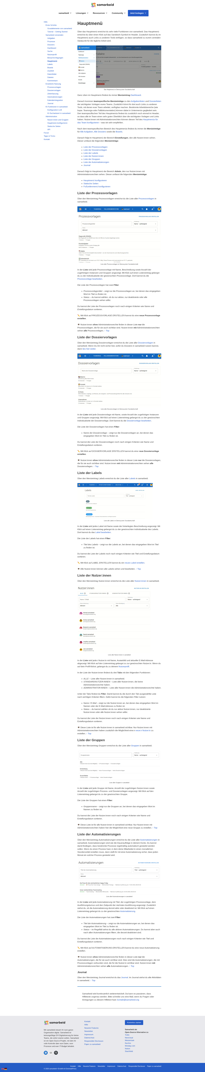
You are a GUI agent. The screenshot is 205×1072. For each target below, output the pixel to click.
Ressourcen (99, 13)
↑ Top (106, 331)
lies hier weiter (89, 349)
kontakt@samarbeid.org (128, 1000)
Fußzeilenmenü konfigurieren (96, 186)
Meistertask (129, 1040)
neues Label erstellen (134, 563)
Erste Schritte (51, 25)
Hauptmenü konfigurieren (95, 180)
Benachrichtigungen (55, 58)
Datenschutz (89, 1038)
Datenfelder (52, 74)
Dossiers (51, 45)
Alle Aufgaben (86, 132)
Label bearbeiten (103, 532)
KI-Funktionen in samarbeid (56, 107)
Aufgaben (51, 38)
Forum (46, 133)
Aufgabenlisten (138, 101)
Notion (127, 1049)
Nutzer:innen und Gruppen (57, 120)
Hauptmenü (52, 61)
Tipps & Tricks (49, 136)
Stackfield (129, 1051)
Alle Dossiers (100, 132)
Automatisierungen (148, 840)
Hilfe (45, 22)
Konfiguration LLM (54, 110)
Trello (127, 1035)
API (48, 130)
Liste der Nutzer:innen (93, 156)
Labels (132, 478)
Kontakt (47, 139)
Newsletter (88, 1031)
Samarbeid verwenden (54, 35)
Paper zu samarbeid (92, 1044)
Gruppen (135, 745)
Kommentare (52, 81)
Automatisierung (127, 911)
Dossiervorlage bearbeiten (139, 421)
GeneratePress (71, 1069)
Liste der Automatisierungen (96, 162)
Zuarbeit (50, 71)
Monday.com (130, 1046)
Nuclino (128, 1043)
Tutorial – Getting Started (57, 32)
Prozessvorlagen (146, 198)
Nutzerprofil (124, 666)
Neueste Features (91, 1028)
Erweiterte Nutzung (53, 84)
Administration (51, 116)
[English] (3, 1069)
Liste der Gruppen (91, 159)
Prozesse (51, 42)
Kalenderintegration (55, 100)
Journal (86, 165)
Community (117, 13)
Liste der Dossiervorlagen (95, 150)
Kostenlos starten (134, 1023)
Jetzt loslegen (137, 13)
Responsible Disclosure (93, 1041)
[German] (5, 1069)
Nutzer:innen (140, 581)
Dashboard (136, 95)
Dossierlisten (155, 101)
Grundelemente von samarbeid (59, 28)
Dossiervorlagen (145, 343)
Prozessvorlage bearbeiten (89, 279)
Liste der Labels (90, 153)
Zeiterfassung (52, 94)
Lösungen (81, 13)
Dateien (50, 77)
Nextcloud (129, 1038)
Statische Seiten (90, 183)
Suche (49, 51)
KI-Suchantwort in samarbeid (58, 113)
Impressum (88, 1035)
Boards (119, 132)
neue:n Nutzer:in (143, 730)
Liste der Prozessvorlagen (95, 147)
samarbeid (64, 13)
